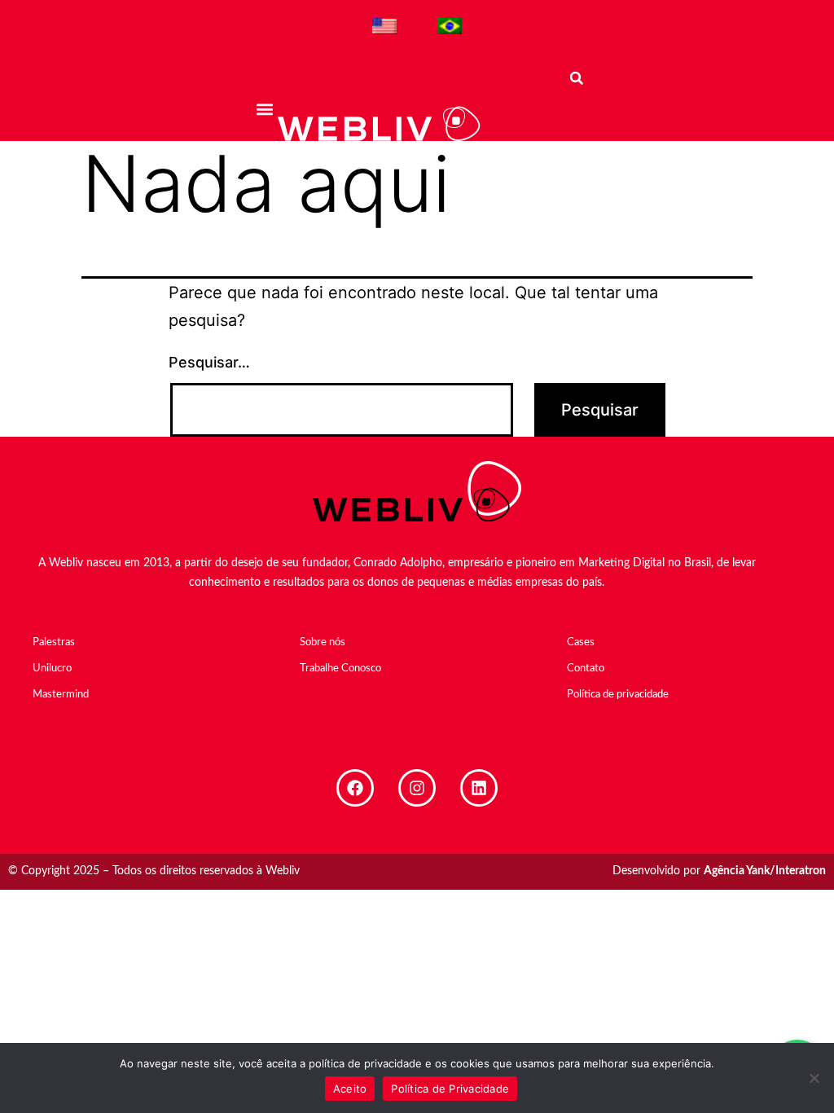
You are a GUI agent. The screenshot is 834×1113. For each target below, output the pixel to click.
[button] (264, 108)
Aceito (350, 1088)
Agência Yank (737, 871)
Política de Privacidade (450, 1088)
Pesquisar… (209, 362)
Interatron (800, 871)
